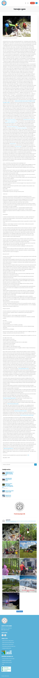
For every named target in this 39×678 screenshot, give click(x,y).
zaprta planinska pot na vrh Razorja (10, 119)
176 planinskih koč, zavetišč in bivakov (12, 126)
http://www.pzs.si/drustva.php (20, 410)
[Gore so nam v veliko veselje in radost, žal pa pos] (28, 549)
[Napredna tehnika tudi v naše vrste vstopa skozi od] (28, 566)
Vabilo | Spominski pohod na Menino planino (8, 479)
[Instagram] (28, 3)
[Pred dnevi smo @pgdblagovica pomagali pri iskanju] (10, 532)
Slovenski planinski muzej (23, 368)
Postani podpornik (19, 514)
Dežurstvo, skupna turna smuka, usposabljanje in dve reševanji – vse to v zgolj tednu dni (7, 485)
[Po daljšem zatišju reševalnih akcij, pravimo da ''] (10, 549)
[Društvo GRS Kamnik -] (4, 3)
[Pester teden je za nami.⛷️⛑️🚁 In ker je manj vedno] (10, 583)
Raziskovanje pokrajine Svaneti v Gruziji (9, 491)
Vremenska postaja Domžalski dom (8, 646)
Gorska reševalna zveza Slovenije (8, 658)
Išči (35, 464)
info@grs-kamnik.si (6, 629)
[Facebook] (25, 3)
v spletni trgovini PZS (13, 143)
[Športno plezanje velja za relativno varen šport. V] (28, 532)
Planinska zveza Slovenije (6, 660)
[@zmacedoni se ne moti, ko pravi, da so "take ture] (28, 583)
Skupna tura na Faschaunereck (8, 496)
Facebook (3, 635)
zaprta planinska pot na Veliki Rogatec (28, 119)
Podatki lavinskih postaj (6, 648)
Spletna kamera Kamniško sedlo (8, 642)
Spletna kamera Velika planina (7, 640)
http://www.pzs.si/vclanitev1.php (26, 415)
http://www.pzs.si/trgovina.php (9, 398)
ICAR (3, 664)
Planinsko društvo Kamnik (7, 662)
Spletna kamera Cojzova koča (7, 644)
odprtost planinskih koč (8, 448)
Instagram (5, 635)
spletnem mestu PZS (18, 146)
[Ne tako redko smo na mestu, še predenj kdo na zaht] (10, 566)
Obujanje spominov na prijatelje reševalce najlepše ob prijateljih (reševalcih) (7, 473)
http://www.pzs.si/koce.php (12, 403)
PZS (28, 455)
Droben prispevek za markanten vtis (10, 122)
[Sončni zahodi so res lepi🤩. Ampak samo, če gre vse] (10, 601)
